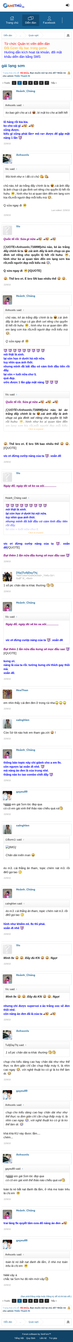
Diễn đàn (30, 22)
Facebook (49, 22)
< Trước (6, 83)
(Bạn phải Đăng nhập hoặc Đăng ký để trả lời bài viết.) (46, 1296)
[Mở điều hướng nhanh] (68, 35)
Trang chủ (12, 22)
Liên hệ (43, 1338)
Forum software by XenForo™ (36, 1334)
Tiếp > (54, 83)
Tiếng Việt (19, 1338)
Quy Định (30, 1338)
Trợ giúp (53, 1338)
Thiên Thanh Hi (22, 76)
